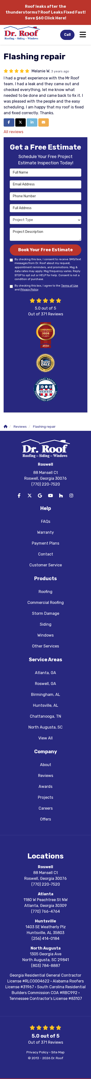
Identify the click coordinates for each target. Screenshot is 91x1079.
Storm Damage (45, 613)
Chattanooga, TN (45, 716)
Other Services (45, 646)
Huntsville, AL (45, 705)
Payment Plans (45, 543)
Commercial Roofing (45, 602)
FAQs (45, 521)
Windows (45, 635)
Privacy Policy (29, 289)
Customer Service (45, 565)
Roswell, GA (45, 683)
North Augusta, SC (45, 727)
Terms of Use (69, 285)
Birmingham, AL (45, 694)
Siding (45, 624)
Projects (45, 797)
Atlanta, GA (45, 672)
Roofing (45, 591)
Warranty (45, 532)
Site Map (58, 1052)
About (45, 764)
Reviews (45, 775)
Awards (45, 786)
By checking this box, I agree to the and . (46, 287)
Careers (46, 808)
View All (45, 738)
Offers (45, 819)
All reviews (13, 131)
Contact (45, 554)
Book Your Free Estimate (45, 249)
